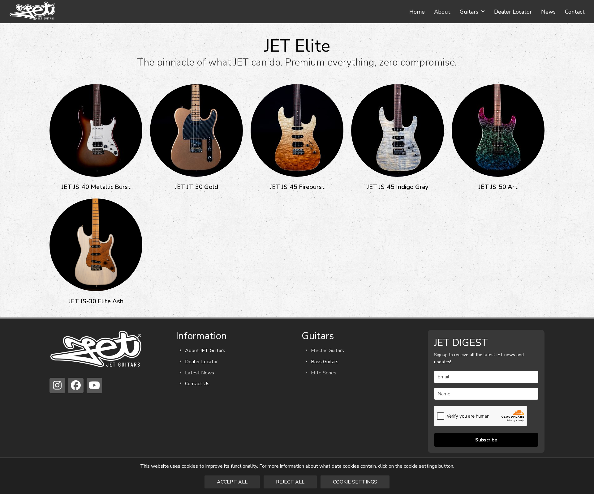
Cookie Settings (355, 482)
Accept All (232, 482)
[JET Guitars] (96, 348)
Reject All (290, 482)
